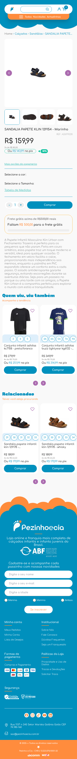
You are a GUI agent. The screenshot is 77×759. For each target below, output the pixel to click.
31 (21, 437)
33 (35, 437)
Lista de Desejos (13, 639)
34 (73, 437)
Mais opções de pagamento (20, 164)
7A (66, 339)
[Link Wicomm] (34, 755)
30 (14, 437)
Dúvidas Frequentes (53, 639)
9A (73, 339)
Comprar (20, 370)
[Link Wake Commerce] (45, 755)
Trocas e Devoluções (53, 669)
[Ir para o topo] (70, 725)
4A (51, 339)
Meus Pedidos (12, 630)
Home (8, 33)
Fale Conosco (49, 635)
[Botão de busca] (47, 9)
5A (59, 339)
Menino (41, 600)
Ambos (69, 600)
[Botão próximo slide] (43, 383)
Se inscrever (38, 609)
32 (28, 437)
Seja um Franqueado (53, 644)
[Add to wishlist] (32, 312)
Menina (12, 600)
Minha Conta (12, 635)
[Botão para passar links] (68, 73)
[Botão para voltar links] (9, 73)
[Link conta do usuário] (59, 9)
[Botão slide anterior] (35, 383)
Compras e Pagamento (17, 664)
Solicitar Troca (49, 674)
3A (45, 339)
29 (7, 437)
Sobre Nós (47, 630)
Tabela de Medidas (17, 190)
